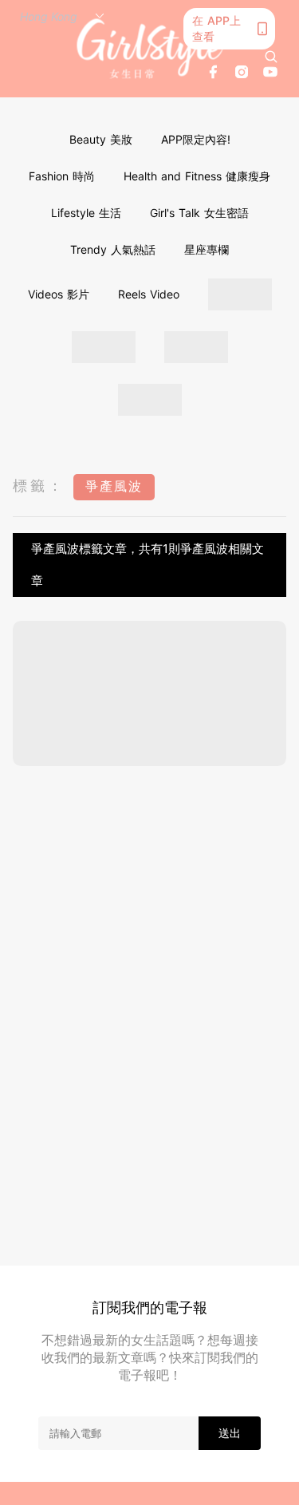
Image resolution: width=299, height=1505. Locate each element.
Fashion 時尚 (62, 176)
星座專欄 (206, 249)
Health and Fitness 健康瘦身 (197, 176)
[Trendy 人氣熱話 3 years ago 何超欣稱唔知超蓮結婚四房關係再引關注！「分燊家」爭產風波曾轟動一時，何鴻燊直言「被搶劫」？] (149, 693)
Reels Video (148, 294)
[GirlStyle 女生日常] (149, 49)
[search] (271, 56)
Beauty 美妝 (100, 139)
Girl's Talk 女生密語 (199, 212)
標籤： (39, 485)
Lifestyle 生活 (86, 212)
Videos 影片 (58, 294)
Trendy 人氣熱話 (112, 249)
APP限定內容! (195, 139)
